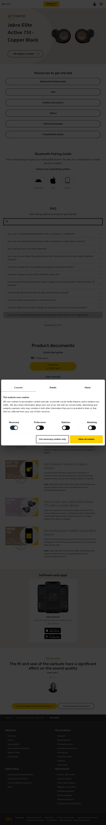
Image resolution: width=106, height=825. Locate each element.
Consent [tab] (18, 387)
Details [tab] (53, 387)
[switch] (40, 428)
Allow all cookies (86, 439)
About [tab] (88, 387)
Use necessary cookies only (52, 439)
